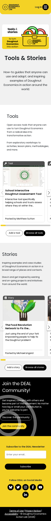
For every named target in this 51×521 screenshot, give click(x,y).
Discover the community (15, 417)
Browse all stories (35, 367)
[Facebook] (33, 487)
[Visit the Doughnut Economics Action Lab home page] (11, 7)
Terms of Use (16, 510)
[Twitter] (18, 487)
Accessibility (11, 513)
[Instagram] (25, 487)
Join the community (13, 426)
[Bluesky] (11, 487)
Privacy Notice (33, 510)
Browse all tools (34, 233)
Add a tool (14, 233)
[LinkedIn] (25, 495)
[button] (49, 192)
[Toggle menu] (45, 7)
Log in (38, 7)
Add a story (13, 367)
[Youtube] (40, 487)
